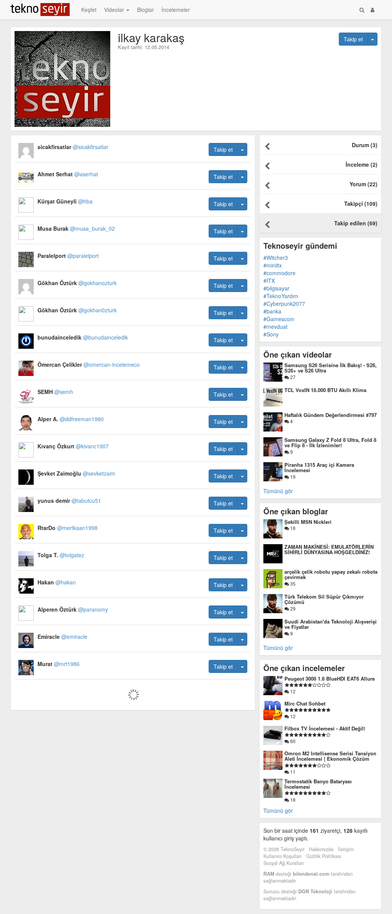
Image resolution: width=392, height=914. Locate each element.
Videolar (115, 9)
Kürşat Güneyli (65, 201)
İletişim (345, 849)
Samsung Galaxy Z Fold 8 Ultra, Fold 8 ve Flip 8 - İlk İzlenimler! (330, 442)
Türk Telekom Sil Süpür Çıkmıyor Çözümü (324, 599)
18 (292, 528)
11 (292, 771)
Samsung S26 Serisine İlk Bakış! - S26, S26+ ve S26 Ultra (330, 367)
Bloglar (145, 9)
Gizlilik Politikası (323, 856)
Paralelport (68, 255)
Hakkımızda (321, 849)
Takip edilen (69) (355, 223)
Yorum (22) (363, 184)
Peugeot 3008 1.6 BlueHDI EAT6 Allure (329, 678)
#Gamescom (278, 319)
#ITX (269, 280)
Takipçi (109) (360, 203)
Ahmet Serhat (68, 174)
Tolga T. (61, 555)
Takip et (353, 39)
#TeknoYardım (280, 296)
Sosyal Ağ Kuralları (283, 863)
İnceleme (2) (361, 164)
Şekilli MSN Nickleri (308, 521)
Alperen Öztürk (73, 609)
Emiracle (62, 636)
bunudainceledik (83, 337)
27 (292, 377)
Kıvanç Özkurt (73, 446)
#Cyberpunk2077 (284, 303)
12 (292, 691)
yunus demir (69, 500)
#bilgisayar (276, 288)
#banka (272, 311)
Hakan (57, 582)
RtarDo (68, 528)
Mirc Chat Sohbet (304, 703)
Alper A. (71, 419)
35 (292, 583)
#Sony (271, 334)
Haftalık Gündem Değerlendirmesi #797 (330, 414)
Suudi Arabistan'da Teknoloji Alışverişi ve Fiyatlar (330, 624)
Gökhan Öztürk (77, 283)
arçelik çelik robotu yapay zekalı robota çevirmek (330, 574)
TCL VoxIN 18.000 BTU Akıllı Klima (325, 390)
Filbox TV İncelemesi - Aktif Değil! (324, 728)
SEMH (55, 391)
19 (292, 476)
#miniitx (272, 265)
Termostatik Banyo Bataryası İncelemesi (318, 784)
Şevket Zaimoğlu (76, 473)
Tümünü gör (278, 491)
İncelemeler (176, 9)
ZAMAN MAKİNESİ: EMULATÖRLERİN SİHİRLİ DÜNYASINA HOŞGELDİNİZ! (329, 549)
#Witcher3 (275, 257)
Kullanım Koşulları (282, 856)
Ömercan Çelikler (89, 364)
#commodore (279, 273)
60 (292, 741)
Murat (59, 664)
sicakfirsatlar (73, 147)
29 (292, 608)
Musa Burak (76, 228)
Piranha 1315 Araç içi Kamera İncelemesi (319, 467)
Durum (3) (364, 145)
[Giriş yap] (372, 9)
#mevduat (275, 326)
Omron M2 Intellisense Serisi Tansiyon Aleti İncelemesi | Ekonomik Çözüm (330, 756)
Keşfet (88, 9)
